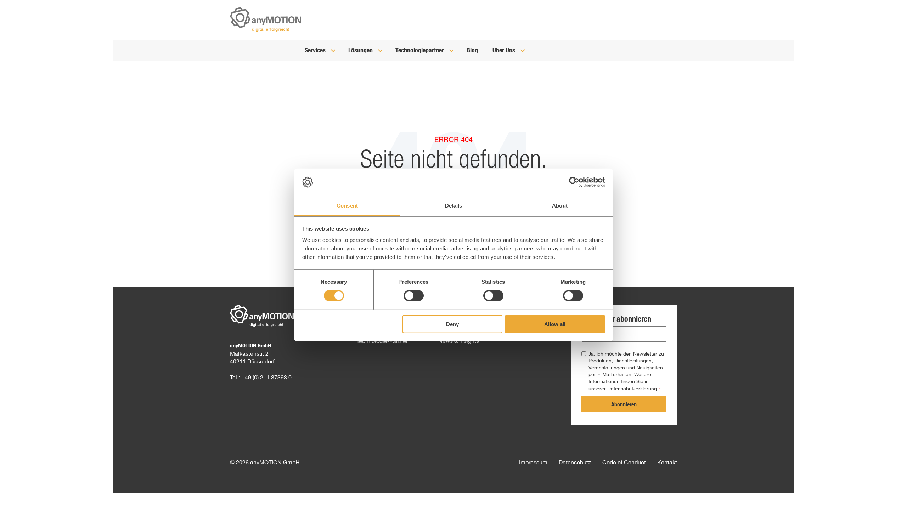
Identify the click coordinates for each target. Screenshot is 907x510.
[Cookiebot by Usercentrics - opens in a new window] (574, 182)
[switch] (414, 295)
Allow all (554, 324)
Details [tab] (453, 206)
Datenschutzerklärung (632, 388)
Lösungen (361, 50)
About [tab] (560, 206)
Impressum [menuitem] (533, 462)
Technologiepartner (420, 50)
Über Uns (504, 50)
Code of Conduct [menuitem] (624, 462)
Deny (452, 324)
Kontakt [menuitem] (667, 462)
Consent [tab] (347, 206)
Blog (472, 50)
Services (316, 50)
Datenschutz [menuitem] (575, 462)
